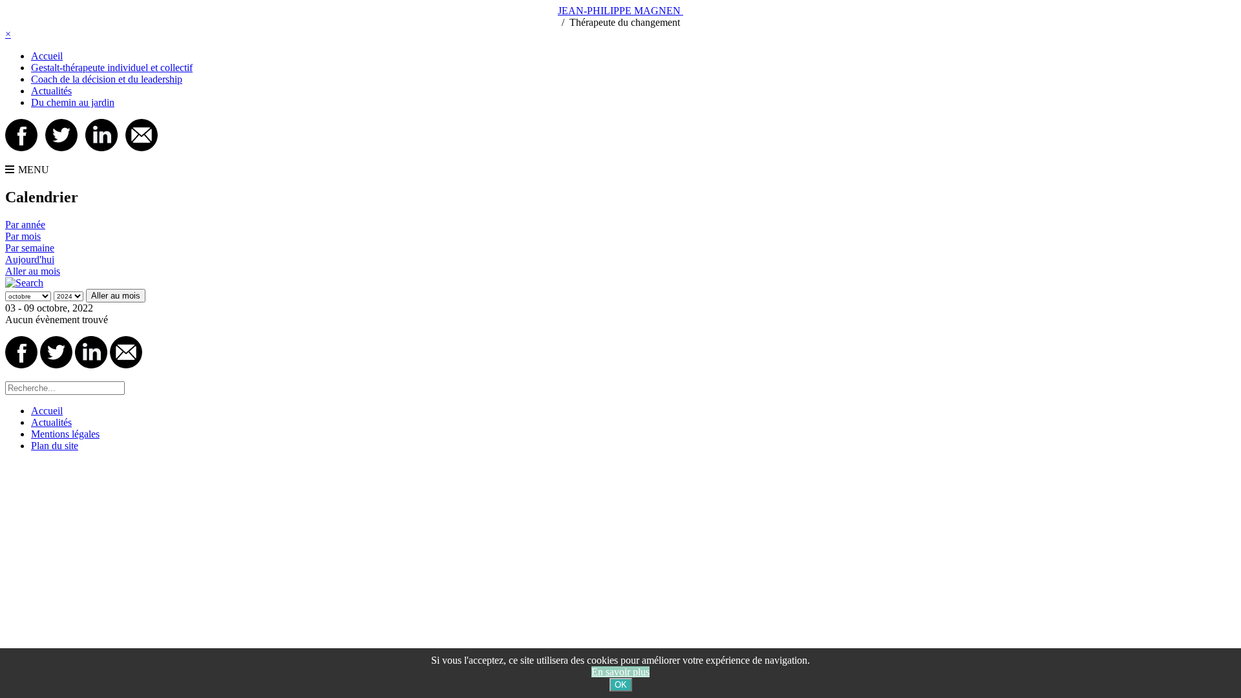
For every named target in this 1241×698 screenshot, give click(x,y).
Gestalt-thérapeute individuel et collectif (112, 67)
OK (621, 685)
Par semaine (29, 247)
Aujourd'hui (29, 259)
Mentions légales (65, 433)
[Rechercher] (24, 282)
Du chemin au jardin (72, 102)
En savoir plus (620, 671)
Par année (25, 224)
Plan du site (54, 445)
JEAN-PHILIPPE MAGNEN (620, 10)
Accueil (47, 55)
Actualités (51, 90)
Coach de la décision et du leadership (106, 79)
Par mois (23, 236)
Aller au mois (32, 271)
